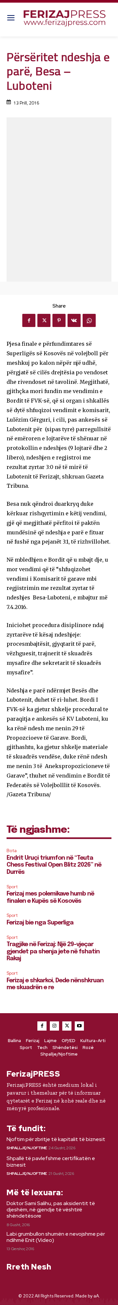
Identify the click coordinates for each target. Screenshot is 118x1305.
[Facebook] (28, 320)
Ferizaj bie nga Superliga (40, 923)
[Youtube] (79, 1026)
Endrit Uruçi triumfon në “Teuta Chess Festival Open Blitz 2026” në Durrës (54, 865)
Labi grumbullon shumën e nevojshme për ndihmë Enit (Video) (56, 1237)
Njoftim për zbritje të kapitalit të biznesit (56, 1139)
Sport (12, 887)
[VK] (74, 320)
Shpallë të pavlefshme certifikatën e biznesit (51, 1161)
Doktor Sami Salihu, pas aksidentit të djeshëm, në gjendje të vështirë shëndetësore (51, 1209)
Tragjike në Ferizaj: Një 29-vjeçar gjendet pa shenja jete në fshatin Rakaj (53, 952)
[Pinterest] (59, 320)
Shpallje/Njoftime (27, 1148)
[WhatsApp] (89, 320)
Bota (12, 850)
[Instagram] (54, 1026)
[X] (43, 320)
